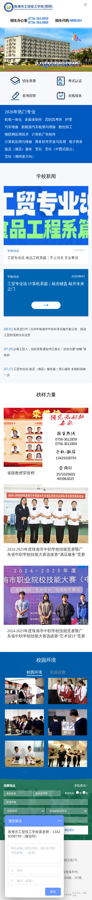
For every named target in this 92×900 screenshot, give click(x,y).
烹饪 (38, 149)
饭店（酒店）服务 (18, 149)
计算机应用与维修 (18, 142)
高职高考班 (53, 119)
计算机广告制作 (44, 134)
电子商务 (76, 142)
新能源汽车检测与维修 (38, 127)
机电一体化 (13, 119)
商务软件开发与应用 (50, 142)
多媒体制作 (33, 119)
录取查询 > (81, 785)
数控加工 (65, 127)
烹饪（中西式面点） (60, 149)
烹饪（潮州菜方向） (20, 156)
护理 (68, 119)
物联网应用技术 (17, 134)
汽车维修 (11, 127)
